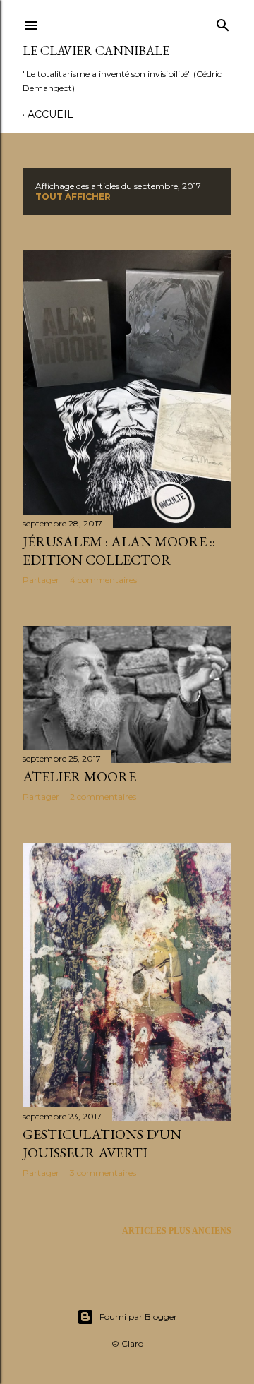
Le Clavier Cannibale (96, 50)
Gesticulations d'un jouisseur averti (102, 1143)
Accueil (50, 114)
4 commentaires (103, 579)
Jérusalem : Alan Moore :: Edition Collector (119, 550)
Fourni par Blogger (138, 1316)
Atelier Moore (79, 776)
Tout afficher (73, 196)
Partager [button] (41, 579)
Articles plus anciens (176, 1231)
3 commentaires (103, 1172)
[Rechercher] (222, 22)
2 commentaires (103, 796)
